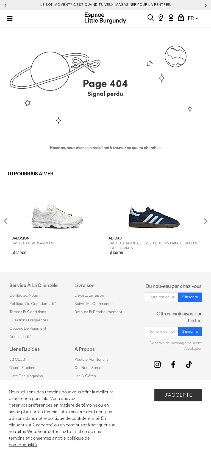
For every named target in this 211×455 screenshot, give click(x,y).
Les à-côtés (85, 376)
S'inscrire (190, 297)
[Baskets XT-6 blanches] (57, 205)
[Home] (105, 18)
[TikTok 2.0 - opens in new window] (189, 364)
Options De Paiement (27, 328)
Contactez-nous (23, 295)
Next (204, 220)
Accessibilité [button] (20, 336)
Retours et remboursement (98, 312)
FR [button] (191, 18)
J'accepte (178, 395)
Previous (9, 223)
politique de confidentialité (73, 418)
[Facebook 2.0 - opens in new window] (173, 364)
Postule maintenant (91, 359)
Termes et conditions (27, 312)
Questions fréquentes (28, 320)
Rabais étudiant (22, 367)
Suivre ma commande (93, 303)
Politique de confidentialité (33, 303)
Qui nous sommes (90, 367)
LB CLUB (17, 359)
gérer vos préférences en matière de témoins (53, 405)
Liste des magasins (26, 376)
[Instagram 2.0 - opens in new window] (157, 364)
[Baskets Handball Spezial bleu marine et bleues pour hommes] (154, 205)
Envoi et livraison (89, 295)
